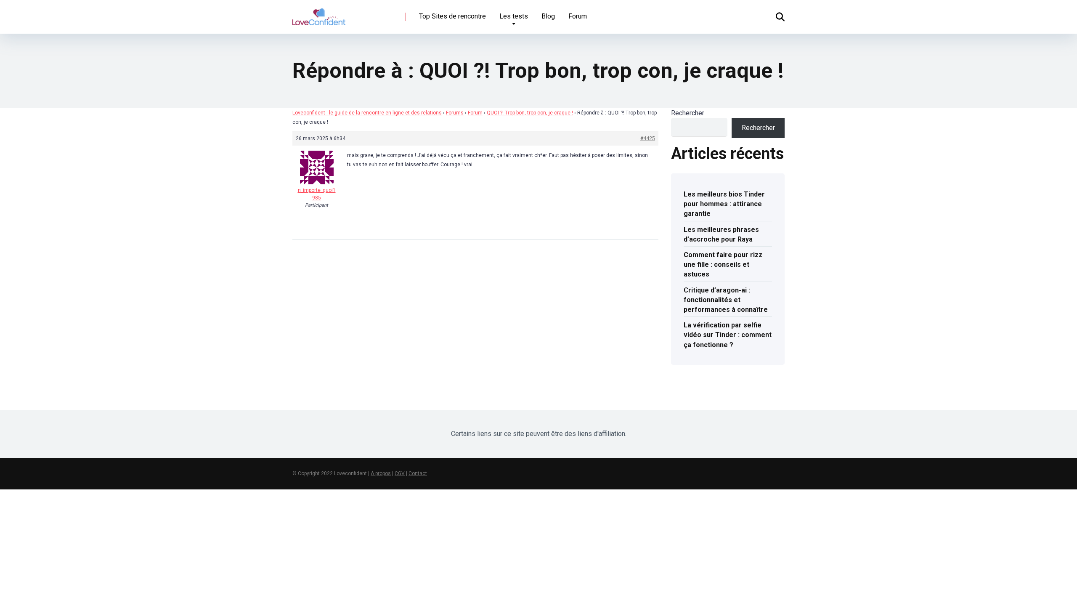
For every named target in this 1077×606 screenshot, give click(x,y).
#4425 (647, 138)
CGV (400, 473)
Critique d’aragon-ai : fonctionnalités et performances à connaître (726, 300)
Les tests (513, 16)
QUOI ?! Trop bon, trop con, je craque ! (530, 113)
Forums (455, 113)
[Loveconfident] (318, 13)
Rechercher (687, 113)
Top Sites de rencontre (452, 16)
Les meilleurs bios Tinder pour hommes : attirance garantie (724, 204)
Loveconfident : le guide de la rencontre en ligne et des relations (367, 113)
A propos (381, 473)
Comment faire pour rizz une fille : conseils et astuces (723, 264)
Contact (418, 473)
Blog (548, 16)
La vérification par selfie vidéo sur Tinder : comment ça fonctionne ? (728, 334)
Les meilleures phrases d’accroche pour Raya (721, 234)
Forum (577, 16)
